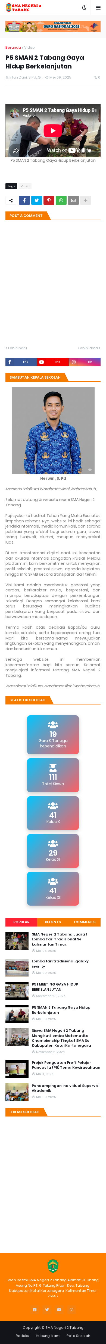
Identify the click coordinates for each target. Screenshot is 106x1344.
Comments (84, 922)
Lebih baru (17, 348)
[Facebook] (24, 200)
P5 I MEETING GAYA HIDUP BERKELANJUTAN (55, 987)
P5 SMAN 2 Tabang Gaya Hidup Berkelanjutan (61, 1010)
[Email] (73, 200)
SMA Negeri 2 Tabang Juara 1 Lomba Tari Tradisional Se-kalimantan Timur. (59, 939)
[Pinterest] (48, 200)
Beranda (13, 47)
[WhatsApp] (61, 200)
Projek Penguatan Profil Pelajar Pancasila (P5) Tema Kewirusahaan (66, 1065)
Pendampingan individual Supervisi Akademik (65, 1088)
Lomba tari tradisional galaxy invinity (60, 964)
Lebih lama (88, 348)
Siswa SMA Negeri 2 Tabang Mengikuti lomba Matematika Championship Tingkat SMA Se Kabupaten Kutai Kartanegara (61, 1038)
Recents (53, 922)
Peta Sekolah (78, 1335)
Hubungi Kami (48, 1335)
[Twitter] (36, 200)
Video (29, 47)
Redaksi (23, 1335)
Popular (21, 922)
